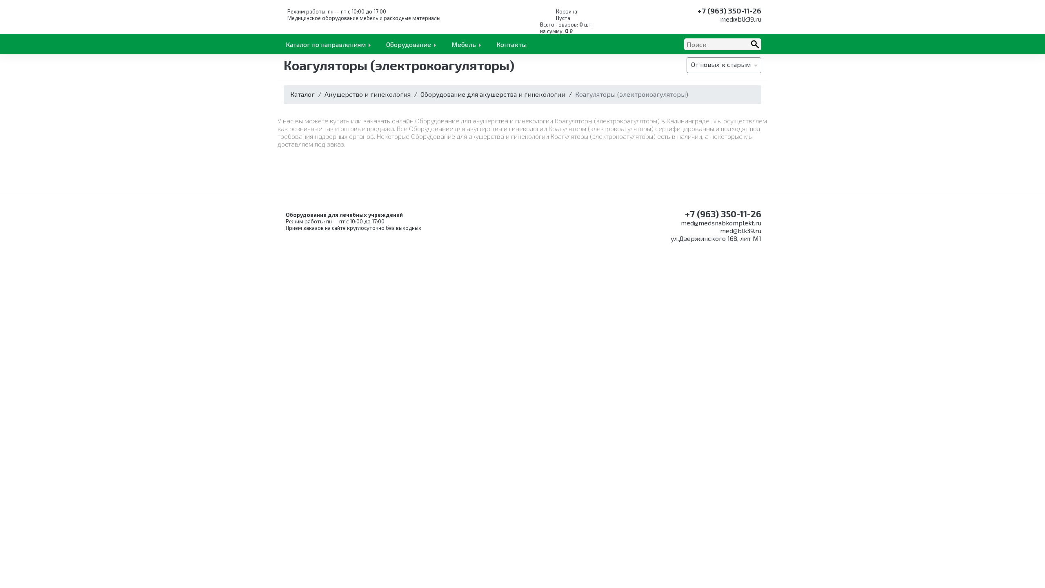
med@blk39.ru (740, 19)
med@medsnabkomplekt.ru (721, 223)
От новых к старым (721, 64)
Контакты (511, 44)
